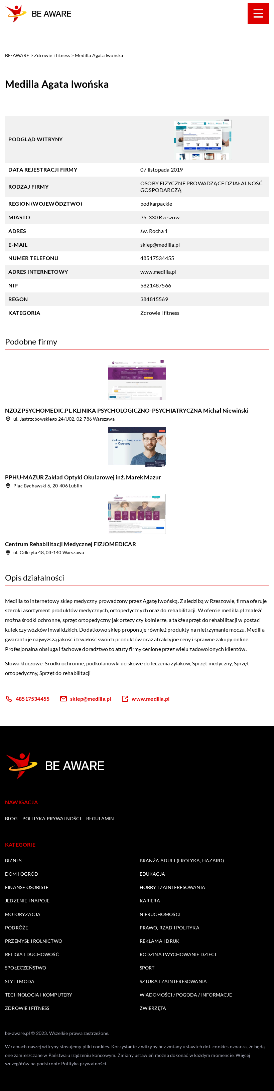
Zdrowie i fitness (159, 312)
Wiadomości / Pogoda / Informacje (186, 995)
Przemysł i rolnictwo (33, 941)
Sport (147, 967)
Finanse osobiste (26, 887)
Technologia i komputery (39, 995)
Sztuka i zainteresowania (173, 981)
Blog (11, 818)
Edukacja (152, 874)
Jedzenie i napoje (27, 900)
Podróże (16, 927)
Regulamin (100, 818)
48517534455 (157, 258)
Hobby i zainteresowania (173, 887)
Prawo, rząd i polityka (169, 927)
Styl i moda (19, 981)
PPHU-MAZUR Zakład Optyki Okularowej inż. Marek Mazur (83, 477)
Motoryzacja (22, 914)
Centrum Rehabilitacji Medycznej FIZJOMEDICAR (70, 544)
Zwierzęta (153, 1008)
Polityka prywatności (51, 818)
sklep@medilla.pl (160, 244)
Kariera (150, 900)
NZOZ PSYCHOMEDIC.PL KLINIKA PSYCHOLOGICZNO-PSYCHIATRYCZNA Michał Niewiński (127, 410)
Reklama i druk (160, 941)
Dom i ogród (21, 874)
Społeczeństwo (25, 967)
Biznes (13, 860)
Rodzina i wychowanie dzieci (178, 954)
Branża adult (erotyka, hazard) (182, 860)
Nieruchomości (160, 914)
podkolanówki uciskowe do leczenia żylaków (138, 663)
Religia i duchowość (32, 954)
